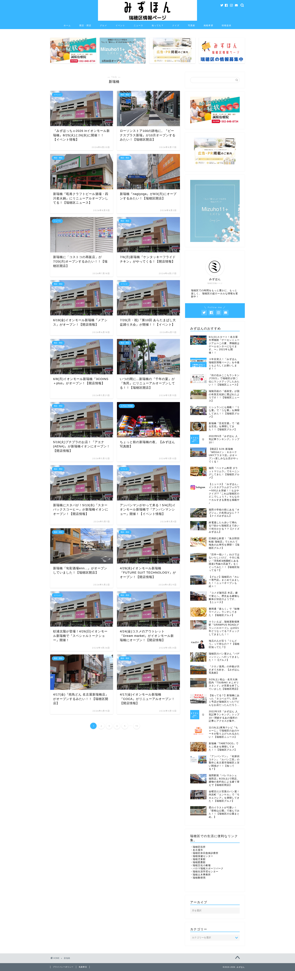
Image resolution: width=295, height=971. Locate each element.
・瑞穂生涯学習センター (204, 871)
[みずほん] (147, 20)
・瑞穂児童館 (198, 859)
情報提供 (226, 25)
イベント (120, 25)
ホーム (67, 25)
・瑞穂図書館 (198, 862)
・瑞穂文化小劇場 (200, 865)
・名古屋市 (196, 850)
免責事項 (83, 967)
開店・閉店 (85, 25)
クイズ (175, 25)
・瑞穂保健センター (201, 856)
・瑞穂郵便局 (198, 877)
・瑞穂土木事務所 (200, 874)
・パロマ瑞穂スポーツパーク (206, 868)
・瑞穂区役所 (198, 847)
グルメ (103, 25)
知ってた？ (158, 25)
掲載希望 (208, 25)
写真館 (191, 25)
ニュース (138, 25)
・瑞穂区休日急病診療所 (204, 853)
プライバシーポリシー (63, 967)
